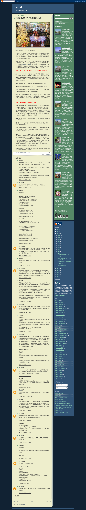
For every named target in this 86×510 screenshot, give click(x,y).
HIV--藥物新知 (59, 321)
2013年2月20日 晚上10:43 (25, 243)
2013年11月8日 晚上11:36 (25, 387)
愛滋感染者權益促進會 (61, 397)
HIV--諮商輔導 (59, 304)
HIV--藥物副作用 (60, 311)
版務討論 (58, 378)
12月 (59, 235)
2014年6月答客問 (66, 191)
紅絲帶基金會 (59, 399)
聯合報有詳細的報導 (26, 64)
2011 (58, 270)
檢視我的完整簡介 (60, 295)
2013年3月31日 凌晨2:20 (25, 365)
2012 (58, 268)
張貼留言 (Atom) (21, 504)
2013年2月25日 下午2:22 (25, 265)
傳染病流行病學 (60, 315)
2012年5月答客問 (66, 29)
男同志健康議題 (60, 337)
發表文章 (59, 384)
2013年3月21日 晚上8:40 (25, 349)
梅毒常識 (48, 154)
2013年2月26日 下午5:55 (25, 278)
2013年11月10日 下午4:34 (25, 410)
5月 (59, 247)
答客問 (58, 300)
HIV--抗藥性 (59, 346)
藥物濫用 (58, 325)
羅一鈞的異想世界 (60, 23)
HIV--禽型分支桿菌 (60, 368)
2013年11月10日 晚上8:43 (25, 420)
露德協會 (58, 395)
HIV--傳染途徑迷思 (60, 354)
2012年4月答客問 (66, 66)
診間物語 (58, 327)
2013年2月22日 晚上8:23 (25, 256)
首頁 (32, 501)
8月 (59, 241)
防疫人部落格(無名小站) (62, 412)
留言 (58, 387)
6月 (59, 245)
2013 (58, 233)
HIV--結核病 (59, 370)
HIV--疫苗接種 (59, 339)
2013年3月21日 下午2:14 (25, 331)
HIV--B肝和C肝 (60, 319)
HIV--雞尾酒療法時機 (61, 333)
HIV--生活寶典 (59, 348)
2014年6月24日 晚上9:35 (25, 466)
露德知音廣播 (59, 393)
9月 (59, 239)
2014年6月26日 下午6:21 (25, 483)
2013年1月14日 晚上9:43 (25, 188)
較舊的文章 (48, 501)
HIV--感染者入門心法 (61, 308)
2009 (58, 274)
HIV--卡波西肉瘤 (60, 364)
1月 (59, 253)
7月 (59, 243)
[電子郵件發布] (48, 152)
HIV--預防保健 (59, 317)
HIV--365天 (59, 360)
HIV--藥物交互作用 (60, 341)
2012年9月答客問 (66, 83)
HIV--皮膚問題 (59, 331)
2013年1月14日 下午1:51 (25, 180)
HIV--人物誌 (59, 374)
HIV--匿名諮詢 (59, 362)
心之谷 (19, 7)
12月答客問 (64, 119)
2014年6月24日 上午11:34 (25, 458)
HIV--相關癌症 (59, 376)
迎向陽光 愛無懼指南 (61, 401)
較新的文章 (15, 501)
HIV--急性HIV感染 (60, 343)
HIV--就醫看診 (59, 306)
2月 (59, 251)
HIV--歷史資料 (59, 302)
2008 (58, 276)
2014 (58, 231)
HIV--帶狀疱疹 (59, 366)
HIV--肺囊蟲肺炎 (60, 350)
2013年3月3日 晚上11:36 (25, 312)
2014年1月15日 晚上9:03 (25, 442)
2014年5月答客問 (66, 137)
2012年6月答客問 (66, 48)
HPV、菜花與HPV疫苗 (61, 335)
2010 (58, 272)
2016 (58, 229)
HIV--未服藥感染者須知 (62, 329)
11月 (59, 237)
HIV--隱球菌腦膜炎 (60, 323)
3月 (59, 249)
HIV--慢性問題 (59, 313)
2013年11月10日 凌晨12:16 (25, 396)
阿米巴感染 (59, 372)
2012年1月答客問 (66, 172)
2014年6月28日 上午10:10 (25, 493)
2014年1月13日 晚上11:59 (25, 433)
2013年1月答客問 (66, 154)
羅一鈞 (20, 183)
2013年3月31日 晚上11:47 (25, 376)
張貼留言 (17, 496)
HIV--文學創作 (59, 356)
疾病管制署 (59, 410)
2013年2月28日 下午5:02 (25, 301)
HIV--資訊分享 (59, 358)
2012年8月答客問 (66, 101)
